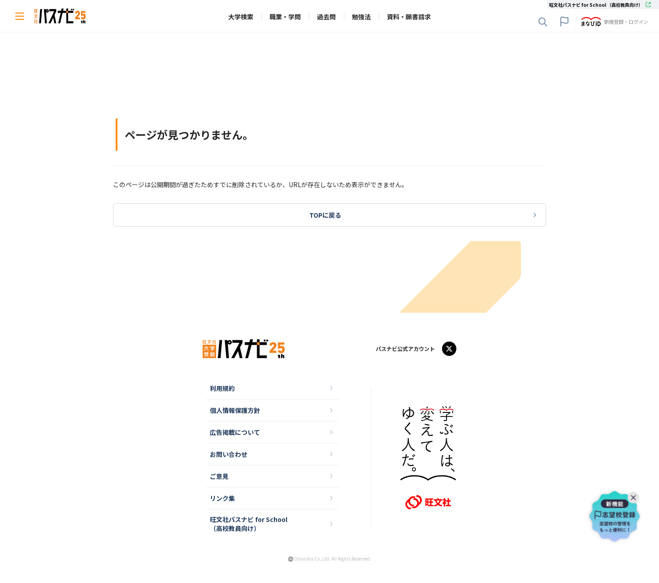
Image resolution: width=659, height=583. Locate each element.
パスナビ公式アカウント (405, 348)
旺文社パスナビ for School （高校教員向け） (248, 524)
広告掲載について (235, 432)
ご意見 (219, 476)
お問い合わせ (228, 454)
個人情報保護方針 (235, 410)
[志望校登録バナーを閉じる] (635, 495)
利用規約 (222, 388)
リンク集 (222, 498)
